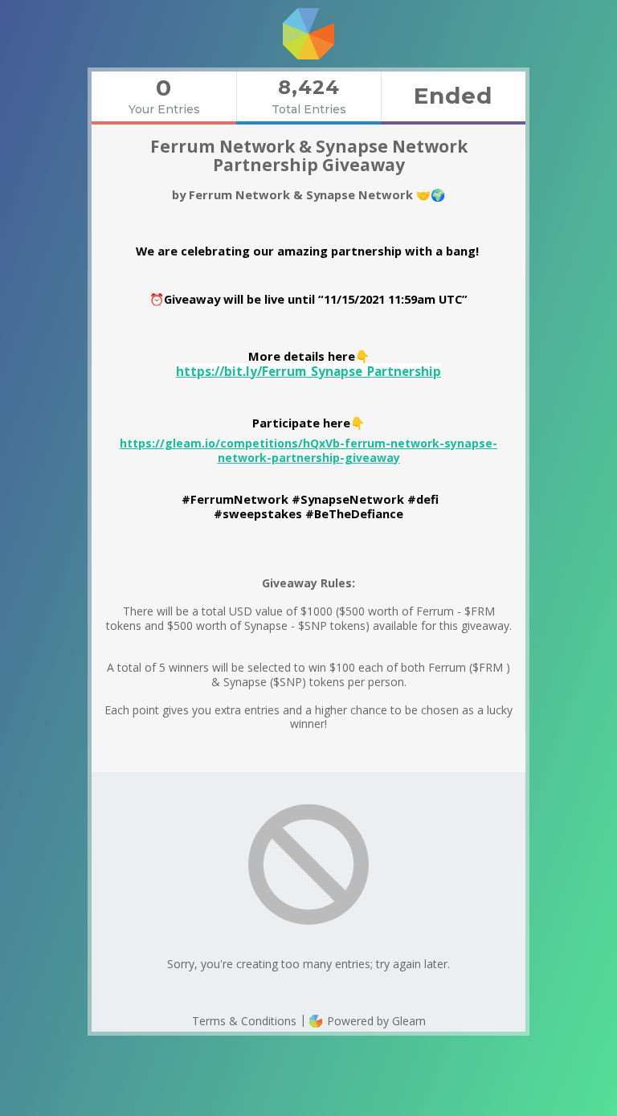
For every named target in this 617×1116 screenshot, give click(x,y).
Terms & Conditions (244, 1020)
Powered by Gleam (375, 1020)
